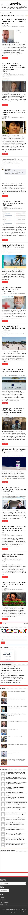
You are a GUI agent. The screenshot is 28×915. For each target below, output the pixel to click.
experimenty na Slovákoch (8, 252)
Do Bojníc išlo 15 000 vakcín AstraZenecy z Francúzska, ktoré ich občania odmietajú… (14, 490)
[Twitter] (14, 913)
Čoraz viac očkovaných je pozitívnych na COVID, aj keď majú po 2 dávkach (13, 328)
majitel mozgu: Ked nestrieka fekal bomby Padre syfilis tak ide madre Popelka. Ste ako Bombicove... (16, 784)
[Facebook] (13, 913)
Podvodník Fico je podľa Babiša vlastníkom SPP (15, 736)
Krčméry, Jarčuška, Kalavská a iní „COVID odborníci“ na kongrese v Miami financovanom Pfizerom (13, 247)
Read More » (5, 57)
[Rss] (11, 913)
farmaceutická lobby (6, 26)
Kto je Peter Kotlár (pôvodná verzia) (13, 729)
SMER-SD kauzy (7, 76)
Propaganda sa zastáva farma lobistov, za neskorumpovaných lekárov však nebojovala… (12, 161)
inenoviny (14, 3)
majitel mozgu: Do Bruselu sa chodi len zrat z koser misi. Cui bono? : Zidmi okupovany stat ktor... (15, 773)
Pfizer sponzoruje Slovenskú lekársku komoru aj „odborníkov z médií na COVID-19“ (13, 203)
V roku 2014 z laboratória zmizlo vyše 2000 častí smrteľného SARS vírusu (13, 371)
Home (2, 12)
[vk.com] (16, 913)
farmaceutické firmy (14, 26)
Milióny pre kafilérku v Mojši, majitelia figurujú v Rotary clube (17, 744)
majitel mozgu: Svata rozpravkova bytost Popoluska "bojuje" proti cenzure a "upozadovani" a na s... (16, 794)
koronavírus (20, 375)
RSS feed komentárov (4, 902)
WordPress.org (3, 904)
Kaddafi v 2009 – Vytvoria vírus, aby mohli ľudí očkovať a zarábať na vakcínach (14, 584)
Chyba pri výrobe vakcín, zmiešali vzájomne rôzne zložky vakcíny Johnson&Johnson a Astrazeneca (13, 410)
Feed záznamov (3, 899)
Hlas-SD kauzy (15, 75)
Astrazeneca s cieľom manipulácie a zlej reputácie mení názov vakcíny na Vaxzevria (14, 451)
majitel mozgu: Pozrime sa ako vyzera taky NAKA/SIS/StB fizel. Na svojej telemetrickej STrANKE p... (15, 789)
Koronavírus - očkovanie (15, 415)
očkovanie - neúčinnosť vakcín (15, 334)
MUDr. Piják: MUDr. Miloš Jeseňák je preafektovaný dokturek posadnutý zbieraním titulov (14, 21)
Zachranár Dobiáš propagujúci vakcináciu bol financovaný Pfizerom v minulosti (12, 289)
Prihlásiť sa (2, 897)
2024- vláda (5, 74)
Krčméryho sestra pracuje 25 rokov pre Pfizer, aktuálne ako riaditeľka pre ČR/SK (13, 112)
